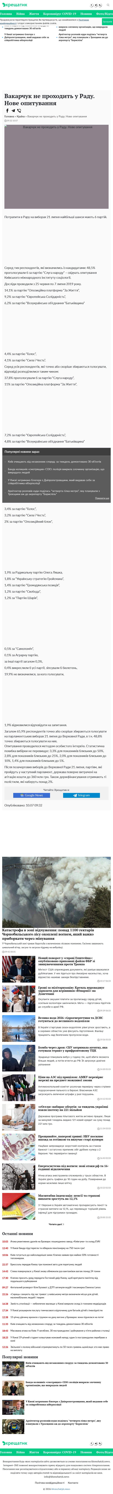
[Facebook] (7, 111)
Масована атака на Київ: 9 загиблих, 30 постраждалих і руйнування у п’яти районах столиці (60, 1331)
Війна (20, 14)
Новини (86, 14)
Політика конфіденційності (49, 1483)
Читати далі (56, 1224)
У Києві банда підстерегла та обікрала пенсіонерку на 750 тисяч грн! (47, 1248)
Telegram (84, 795)
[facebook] (91, 5)
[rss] (100, 5)
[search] (108, 5)
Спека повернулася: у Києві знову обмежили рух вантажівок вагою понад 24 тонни (55, 1271)
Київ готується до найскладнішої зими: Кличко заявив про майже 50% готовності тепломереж (54, 1256)
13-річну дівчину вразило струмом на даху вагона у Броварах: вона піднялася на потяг (57, 1317)
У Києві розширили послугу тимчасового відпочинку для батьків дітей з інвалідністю (56, 1310)
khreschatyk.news (60, 1489)
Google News (34, 795)
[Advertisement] (56, 68)
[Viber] (19, 111)
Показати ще (102, 498)
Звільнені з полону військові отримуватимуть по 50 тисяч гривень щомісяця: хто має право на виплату (59, 1348)
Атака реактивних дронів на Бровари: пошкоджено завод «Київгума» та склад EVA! (55, 1241)
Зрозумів (107, 21)
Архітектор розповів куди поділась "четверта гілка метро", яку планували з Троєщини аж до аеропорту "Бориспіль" (83, 37)
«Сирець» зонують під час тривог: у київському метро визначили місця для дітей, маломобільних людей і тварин (54, 1296)
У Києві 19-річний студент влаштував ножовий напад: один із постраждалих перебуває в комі (58, 1339)
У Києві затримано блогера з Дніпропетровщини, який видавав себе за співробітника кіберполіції (26, 37)
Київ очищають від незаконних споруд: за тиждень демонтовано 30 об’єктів (26, 27)
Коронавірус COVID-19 (59, 14)
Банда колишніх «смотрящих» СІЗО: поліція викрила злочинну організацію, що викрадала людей (83, 27)
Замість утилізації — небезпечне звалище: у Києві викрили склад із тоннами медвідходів (58, 1304)
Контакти (73, 1483)
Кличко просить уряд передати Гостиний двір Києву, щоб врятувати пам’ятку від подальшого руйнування (54, 1279)
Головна (6, 14)
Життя (34, 14)
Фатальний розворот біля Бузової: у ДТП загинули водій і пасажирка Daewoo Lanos (55, 1287)
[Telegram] (13, 111)
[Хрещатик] (14, 5)
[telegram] (95, 5)
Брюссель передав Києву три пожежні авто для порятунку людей (46, 1264)
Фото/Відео (104, 14)
